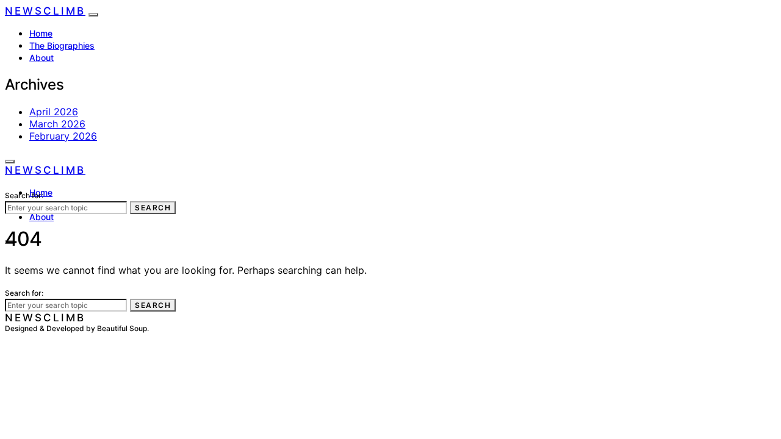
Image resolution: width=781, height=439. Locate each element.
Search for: (24, 195)
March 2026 (57, 124)
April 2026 (53, 111)
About (41, 57)
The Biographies (62, 45)
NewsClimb (45, 11)
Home (40, 33)
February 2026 (63, 136)
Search (153, 207)
